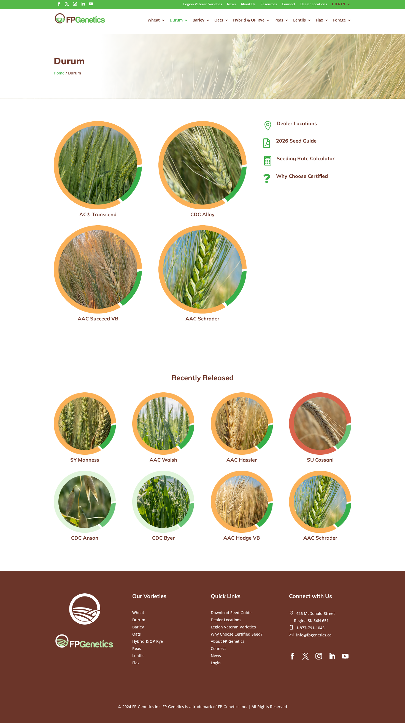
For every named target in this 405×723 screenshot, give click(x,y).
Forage (339, 20)
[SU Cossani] (320, 423)
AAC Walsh (163, 460)
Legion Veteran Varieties (202, 4)
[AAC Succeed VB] (98, 269)
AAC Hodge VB (241, 538)
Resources (268, 4)
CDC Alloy (202, 214)
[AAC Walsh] (163, 423)
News (231, 4)
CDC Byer (163, 538)
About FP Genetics (227, 641)
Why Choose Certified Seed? (236, 634)
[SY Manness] (85, 423)
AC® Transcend (98, 214)
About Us (248, 4)
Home (59, 73)
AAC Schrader (202, 318)
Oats (218, 20)
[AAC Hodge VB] (242, 502)
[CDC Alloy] (202, 165)
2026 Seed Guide (296, 141)
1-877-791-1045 (310, 627)
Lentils (299, 20)
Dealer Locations (313, 4)
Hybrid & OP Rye (248, 20)
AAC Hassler (241, 460)
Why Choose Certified (302, 176)
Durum (176, 20)
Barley (198, 20)
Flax (319, 20)
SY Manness (84, 460)
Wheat (154, 20)
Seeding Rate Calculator (305, 158)
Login (339, 4)
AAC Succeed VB (98, 318)
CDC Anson (84, 538)
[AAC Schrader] (202, 269)
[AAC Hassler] (242, 423)
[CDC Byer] (163, 502)
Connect (288, 4)
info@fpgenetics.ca (313, 635)
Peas (278, 20)
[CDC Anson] (85, 502)
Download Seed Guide (231, 612)
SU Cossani (320, 460)
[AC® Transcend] (98, 165)
